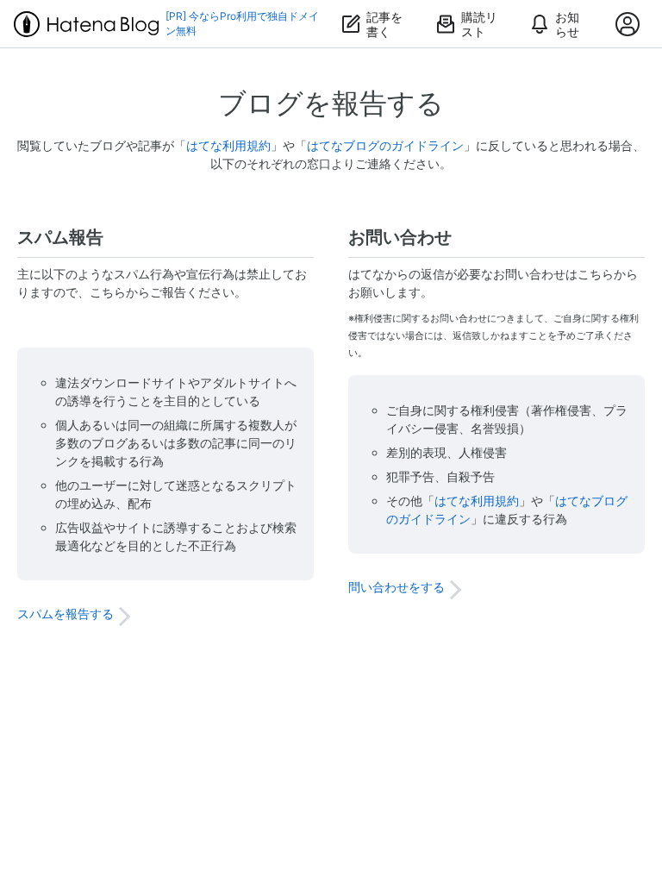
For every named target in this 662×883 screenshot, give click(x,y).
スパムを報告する (65, 613)
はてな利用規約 (228, 145)
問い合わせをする (396, 586)
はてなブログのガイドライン (385, 145)
